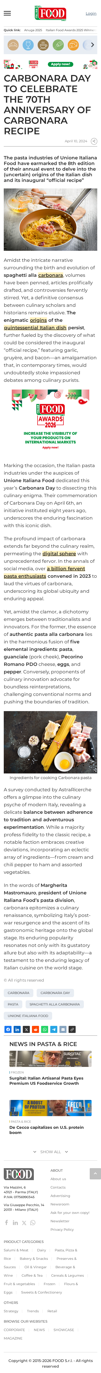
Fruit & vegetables (19, 1284)
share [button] (94, 141)
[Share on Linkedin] (17, 1029)
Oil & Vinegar (35, 1267)
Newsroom (59, 1204)
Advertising (60, 1196)
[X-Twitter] (24, 1222)
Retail (52, 1311)
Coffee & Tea (32, 1275)
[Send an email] (62, 1029)
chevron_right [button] (92, 44)
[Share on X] (26, 1029)
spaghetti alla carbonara (55, 1004)
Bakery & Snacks (34, 1259)
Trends (33, 1311)
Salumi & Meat (16, 1250)
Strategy (11, 1311)
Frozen (17, 1072)
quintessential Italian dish (35, 327)
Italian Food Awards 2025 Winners (71, 30)
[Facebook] (7, 1222)
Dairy (41, 1250)
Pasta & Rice (21, 1122)
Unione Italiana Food (28, 1016)
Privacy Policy (62, 1229)
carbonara (50, 275)
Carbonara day (55, 993)
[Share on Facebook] (8, 1029)
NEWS (39, 1330)
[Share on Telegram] (53, 1029)
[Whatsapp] (33, 1222)
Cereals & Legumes (67, 1275)
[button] (7, 13)
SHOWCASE (64, 1330)
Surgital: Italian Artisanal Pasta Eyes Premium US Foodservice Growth (46, 1081)
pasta (13, 1004)
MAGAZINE (13, 1338)
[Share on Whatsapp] (44, 1029)
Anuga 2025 (33, 30)
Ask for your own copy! (69, 1213)
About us (58, 1179)
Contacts (58, 1187)
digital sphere (59, 553)
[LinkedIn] (15, 1222)
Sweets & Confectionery (41, 1292)
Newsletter (60, 1221)
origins (38, 320)
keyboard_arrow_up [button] (95, 1173)
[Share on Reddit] (35, 1029)
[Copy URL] (72, 1029)
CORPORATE (14, 1330)
